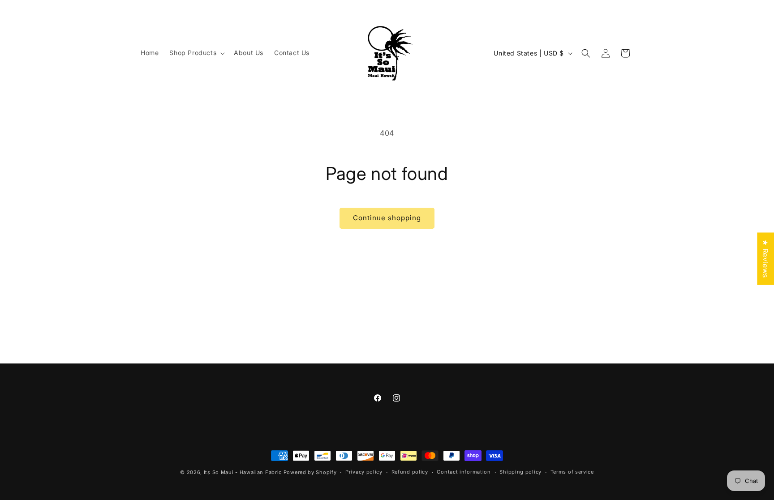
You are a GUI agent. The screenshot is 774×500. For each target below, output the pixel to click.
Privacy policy (364, 472)
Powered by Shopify (310, 472)
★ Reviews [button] (765, 258)
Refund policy (409, 472)
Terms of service (572, 472)
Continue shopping (387, 218)
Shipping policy (520, 472)
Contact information (463, 472)
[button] (196, 52)
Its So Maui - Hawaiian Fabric (243, 472)
